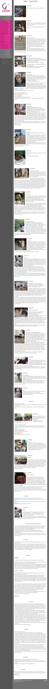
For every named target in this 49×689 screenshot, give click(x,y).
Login (46, 679)
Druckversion (17, 679)
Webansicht (45, 680)
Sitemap (20, 679)
